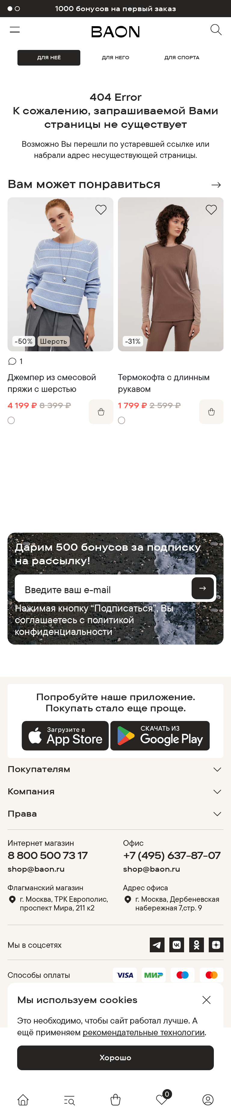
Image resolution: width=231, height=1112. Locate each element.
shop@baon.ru (36, 868)
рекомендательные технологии (144, 1032)
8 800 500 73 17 (48, 855)
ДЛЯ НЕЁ (49, 57)
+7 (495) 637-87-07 (172, 855)
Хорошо (115, 1057)
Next (216, 185)
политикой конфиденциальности (74, 625)
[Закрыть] (206, 1000)
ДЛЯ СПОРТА (182, 57)
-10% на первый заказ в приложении (115, 8)
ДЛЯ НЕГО (115, 57)
